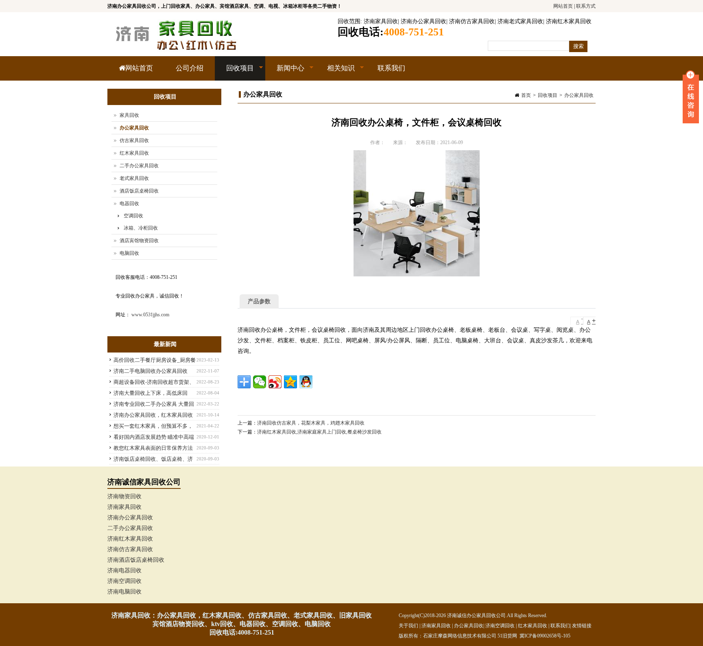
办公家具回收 (579, 95)
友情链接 (582, 625)
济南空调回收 (124, 581)
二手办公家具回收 (139, 166)
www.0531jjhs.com (150, 315)
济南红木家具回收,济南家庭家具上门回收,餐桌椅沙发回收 (319, 432)
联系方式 (586, 6)
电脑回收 (129, 253)
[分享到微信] (259, 381)
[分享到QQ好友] (305, 381)
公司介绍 (189, 68)
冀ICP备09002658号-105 (545, 636)
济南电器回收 (124, 570)
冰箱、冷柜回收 (141, 228)
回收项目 (234, 72)
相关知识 (335, 72)
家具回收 (129, 115)
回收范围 (349, 21)
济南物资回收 (124, 496)
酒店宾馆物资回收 (139, 240)
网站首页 (563, 6)
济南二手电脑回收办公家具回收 (151, 371)
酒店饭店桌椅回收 (139, 191)
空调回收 (133, 216)
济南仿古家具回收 (472, 21)
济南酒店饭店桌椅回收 (135, 560)
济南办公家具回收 (423, 21)
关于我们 (408, 625)
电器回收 (129, 203)
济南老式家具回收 (520, 21)
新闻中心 (284, 72)
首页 (526, 95)
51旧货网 (507, 636)
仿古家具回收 (134, 140)
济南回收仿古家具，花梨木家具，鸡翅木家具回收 (311, 423)
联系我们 (391, 68)
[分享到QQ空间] (290, 381)
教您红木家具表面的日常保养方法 (153, 448)
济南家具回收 (381, 21)
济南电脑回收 (124, 592)
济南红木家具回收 (569, 21)
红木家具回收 (134, 153)
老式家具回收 (134, 178)
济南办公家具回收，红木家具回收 (153, 415)
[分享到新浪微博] (275, 381)
